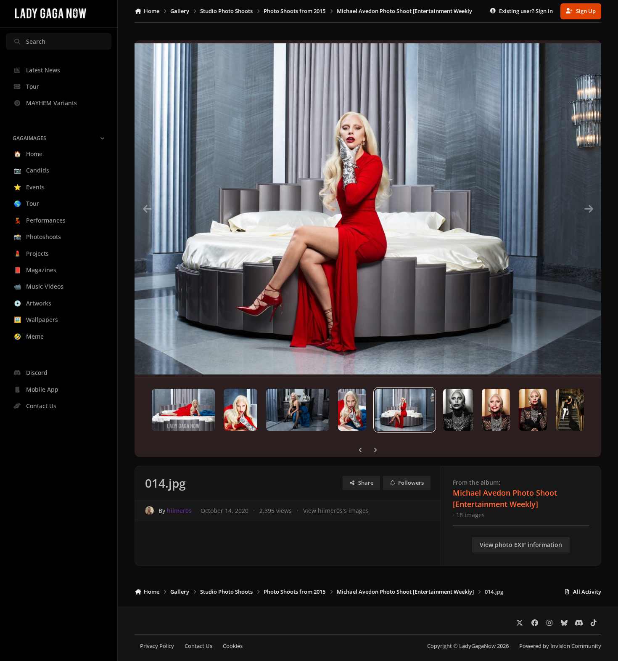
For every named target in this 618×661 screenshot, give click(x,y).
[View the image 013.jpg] (458, 410)
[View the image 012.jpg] (496, 410)
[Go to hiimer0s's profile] (149, 510)
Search (35, 41)
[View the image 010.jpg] (570, 410)
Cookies (233, 646)
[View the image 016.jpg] (297, 410)
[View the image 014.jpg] (404, 410)
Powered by (560, 646)
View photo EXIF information (521, 545)
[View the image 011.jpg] (533, 410)
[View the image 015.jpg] (352, 410)
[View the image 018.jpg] (183, 410)
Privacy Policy (157, 646)
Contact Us (198, 646)
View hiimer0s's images (336, 511)
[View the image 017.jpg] (240, 410)
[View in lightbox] (368, 208)
